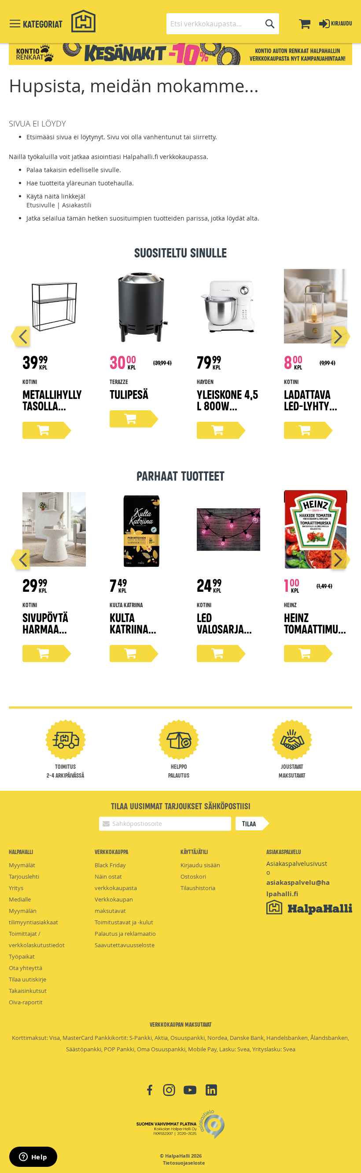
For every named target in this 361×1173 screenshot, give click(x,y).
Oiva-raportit (26, 1002)
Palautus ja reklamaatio (125, 934)
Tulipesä (129, 393)
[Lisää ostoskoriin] (43, 430)
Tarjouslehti (24, 876)
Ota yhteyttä (25, 968)
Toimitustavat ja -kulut (124, 922)
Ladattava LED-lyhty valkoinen (307, 405)
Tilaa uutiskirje (27, 979)
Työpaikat (22, 956)
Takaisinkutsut (28, 991)
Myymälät (22, 865)
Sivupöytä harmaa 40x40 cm (45, 628)
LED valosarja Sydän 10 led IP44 (225, 634)
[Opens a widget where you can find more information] (33, 1158)
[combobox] (222, 23)
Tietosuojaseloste (184, 1162)
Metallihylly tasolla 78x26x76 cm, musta (52, 410)
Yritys (16, 888)
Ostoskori (193, 876)
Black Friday (110, 865)
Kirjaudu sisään (200, 865)
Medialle (20, 899)
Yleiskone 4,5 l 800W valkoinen (227, 405)
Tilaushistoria (197, 888)
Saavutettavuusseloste (125, 945)
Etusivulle (40, 205)
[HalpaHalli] (83, 21)
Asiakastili (77, 205)
